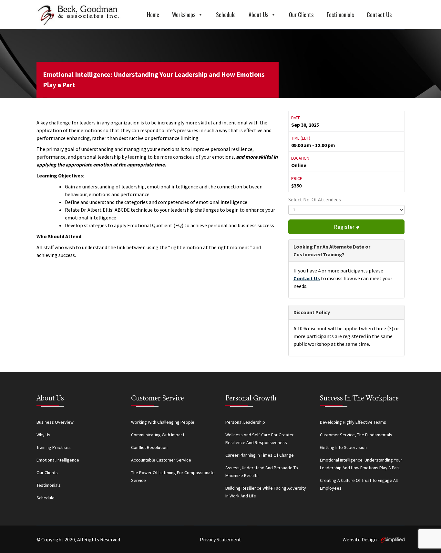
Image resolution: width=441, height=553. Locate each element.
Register (345, 226)
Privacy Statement (220, 539)
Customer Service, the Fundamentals (356, 435)
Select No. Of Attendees (314, 199)
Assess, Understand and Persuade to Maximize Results (261, 471)
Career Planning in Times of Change (259, 455)
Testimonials (340, 14)
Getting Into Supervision (343, 447)
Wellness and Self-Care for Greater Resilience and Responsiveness (259, 438)
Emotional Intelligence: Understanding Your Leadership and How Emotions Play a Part (154, 79)
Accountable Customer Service (161, 460)
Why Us (43, 435)
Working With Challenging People (162, 422)
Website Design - (362, 539)
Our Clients (301, 14)
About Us (258, 14)
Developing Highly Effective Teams (353, 422)
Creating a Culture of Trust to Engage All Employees (359, 484)
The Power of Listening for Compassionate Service (173, 476)
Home (153, 14)
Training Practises (53, 447)
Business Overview (55, 422)
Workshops (183, 14)
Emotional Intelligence (57, 460)
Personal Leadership (245, 422)
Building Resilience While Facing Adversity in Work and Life (265, 492)
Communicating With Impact (157, 435)
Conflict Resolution (149, 447)
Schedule (226, 14)
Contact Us (379, 14)
